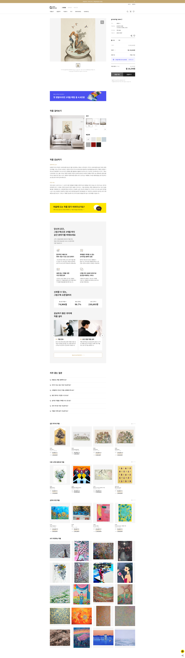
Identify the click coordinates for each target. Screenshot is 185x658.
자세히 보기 (131, 59)
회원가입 (133, 4)
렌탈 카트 (117, 74)
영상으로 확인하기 (77, 355)
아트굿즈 (76, 7)
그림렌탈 (64, 7)
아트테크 (70, 7)
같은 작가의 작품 (55, 423)
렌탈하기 (129, 74)
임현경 (118, 23)
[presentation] (87, 129)
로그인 (129, 4)
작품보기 (52, 11)
